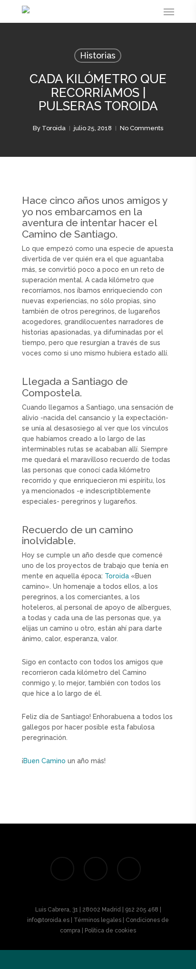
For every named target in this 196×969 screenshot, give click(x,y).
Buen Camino (44, 761)
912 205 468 (141, 909)
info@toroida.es (48, 920)
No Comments (141, 128)
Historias (98, 55)
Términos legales (97, 920)
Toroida (54, 128)
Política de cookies (110, 930)
